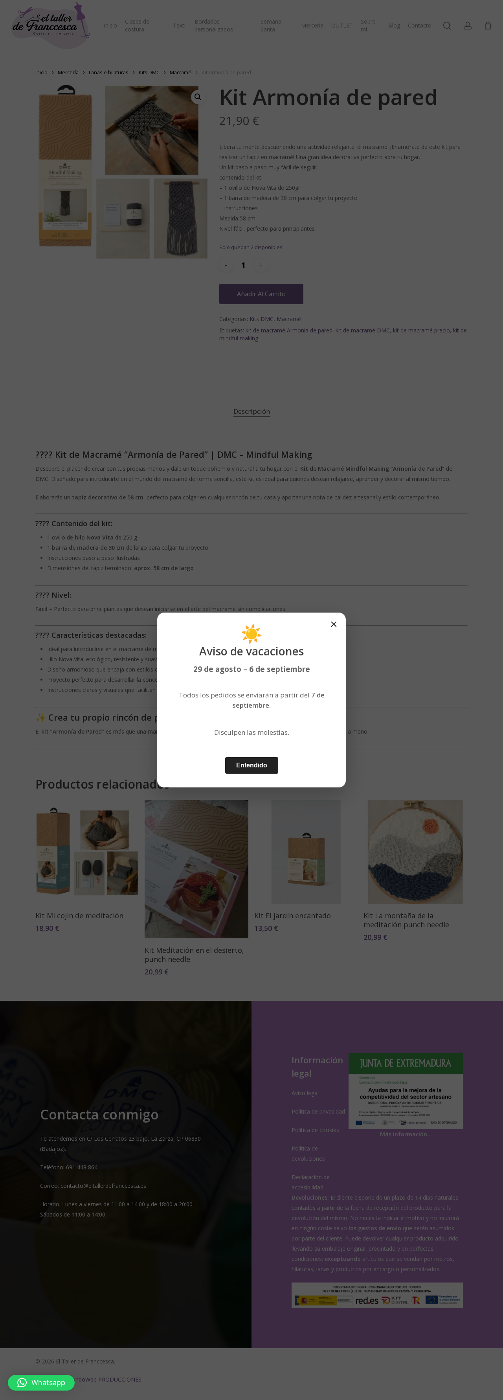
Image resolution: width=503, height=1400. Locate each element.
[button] (41, 1383)
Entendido (251, 765)
